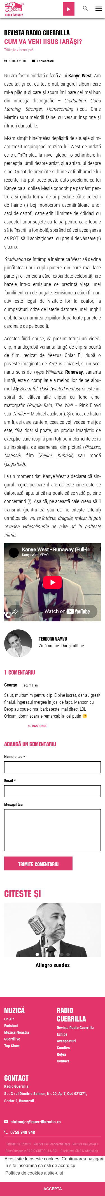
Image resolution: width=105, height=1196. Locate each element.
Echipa (62, 1034)
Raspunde (39, 726)
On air (9, 1019)
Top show (12, 1046)
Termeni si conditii (18, 1144)
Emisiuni (11, 1025)
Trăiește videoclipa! (18, 50)
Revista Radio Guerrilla (37, 32)
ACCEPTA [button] (52, 1189)
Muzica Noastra (16, 1032)
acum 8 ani (31, 685)
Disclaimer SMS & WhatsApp (79, 1151)
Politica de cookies (85, 1144)
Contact (63, 1061)
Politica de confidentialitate (52, 1144)
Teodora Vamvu (53, 638)
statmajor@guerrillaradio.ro (36, 1121)
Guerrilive (12, 1039)
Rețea (61, 1054)
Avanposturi (66, 1041)
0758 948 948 (22, 1132)
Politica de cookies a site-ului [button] (34, 1173)
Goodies (63, 1047)
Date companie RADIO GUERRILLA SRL (32, 1151)
